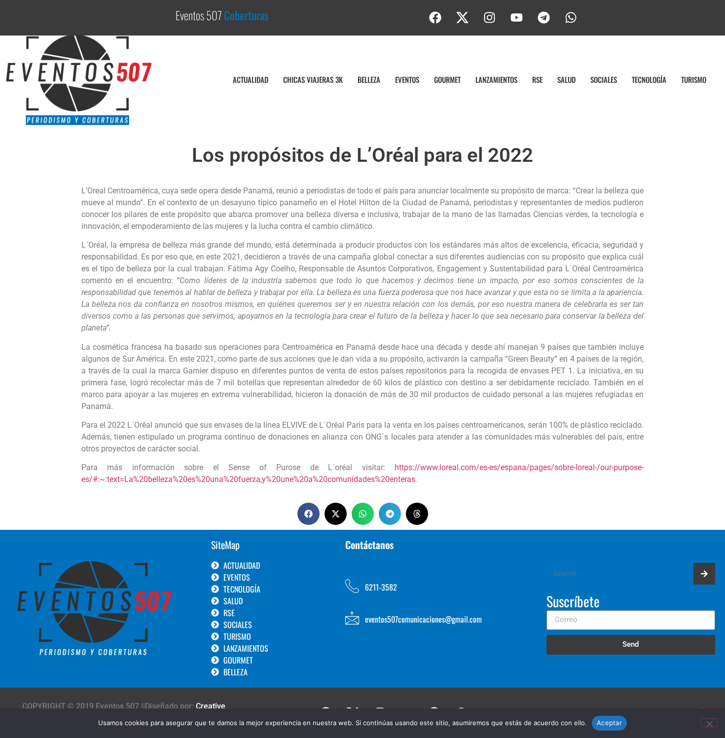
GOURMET (447, 79)
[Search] (704, 574)
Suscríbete (573, 602)
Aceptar (609, 723)
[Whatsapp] (571, 17)
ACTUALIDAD (250, 79)
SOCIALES (603, 79)
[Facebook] (435, 17)
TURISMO (693, 79)
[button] (308, 514)
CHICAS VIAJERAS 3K (313, 79)
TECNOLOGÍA (649, 79)
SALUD (566, 79)
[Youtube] (517, 17)
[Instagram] (489, 17)
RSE (537, 79)
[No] (709, 722)
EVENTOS (407, 79)
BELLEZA (369, 79)
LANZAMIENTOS (496, 79)
